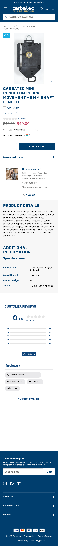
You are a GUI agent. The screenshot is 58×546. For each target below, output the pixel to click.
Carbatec (17, 536)
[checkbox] (12, 388)
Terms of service (45, 536)
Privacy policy (30, 536)
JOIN (50, 471)
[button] (53, 9)
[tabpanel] (29, 402)
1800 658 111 (31, 183)
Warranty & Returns (13, 157)
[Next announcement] (53, 2)
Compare (13, 107)
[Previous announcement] (4, 2)
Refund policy (22, 540)
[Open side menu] (5, 9)
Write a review (29, 354)
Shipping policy (38, 540)
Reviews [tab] (13, 365)
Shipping (18, 129)
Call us (31, 195)
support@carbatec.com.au (36, 187)
